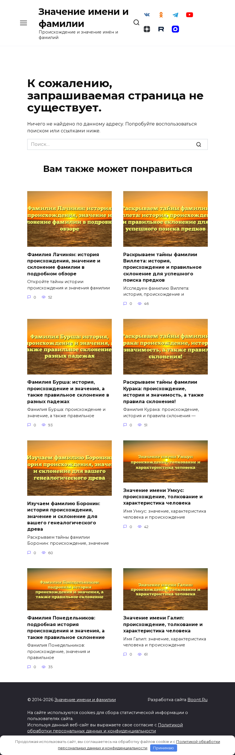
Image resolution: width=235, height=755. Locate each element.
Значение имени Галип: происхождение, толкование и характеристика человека (163, 624)
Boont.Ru (197, 699)
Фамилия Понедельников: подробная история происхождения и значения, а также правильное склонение (66, 627)
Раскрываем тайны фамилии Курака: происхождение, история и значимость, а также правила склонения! (163, 391)
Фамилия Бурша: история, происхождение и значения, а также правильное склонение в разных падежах (68, 391)
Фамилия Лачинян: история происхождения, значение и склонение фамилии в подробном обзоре (63, 264)
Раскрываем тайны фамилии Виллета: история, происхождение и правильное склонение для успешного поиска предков (162, 267)
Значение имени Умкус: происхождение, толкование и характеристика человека (163, 496)
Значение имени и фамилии (85, 699)
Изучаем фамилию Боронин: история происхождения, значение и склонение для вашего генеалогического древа (63, 516)
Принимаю (163, 748)
